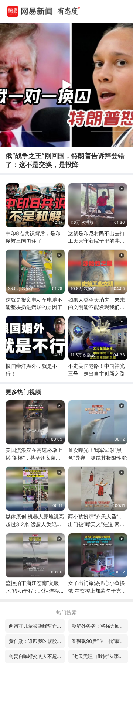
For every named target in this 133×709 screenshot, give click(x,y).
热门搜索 (66, 612)
